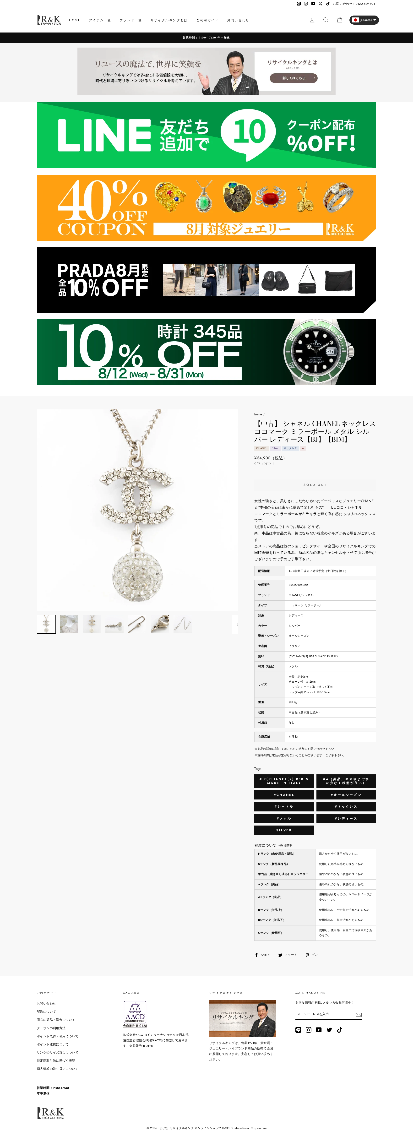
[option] (206, 37)
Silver (284, 830)
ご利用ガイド (207, 20)
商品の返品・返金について (56, 1019)
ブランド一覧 (131, 20)
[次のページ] (235, 624)
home (258, 414)
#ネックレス (346, 806)
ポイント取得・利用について (57, 1036)
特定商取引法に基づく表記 (56, 1060)
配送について (46, 1011)
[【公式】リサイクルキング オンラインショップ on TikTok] (339, 1030)
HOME (74, 20)
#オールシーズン (346, 795)
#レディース (346, 818)
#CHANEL (284, 795)
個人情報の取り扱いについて (57, 1068)
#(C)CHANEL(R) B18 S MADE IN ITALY (284, 781)
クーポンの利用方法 (51, 1028)
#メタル (284, 818)
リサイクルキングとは (169, 20)
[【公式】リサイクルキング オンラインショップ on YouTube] (319, 1030)
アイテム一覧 (100, 20)
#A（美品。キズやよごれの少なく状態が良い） (346, 781)
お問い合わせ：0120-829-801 (354, 3)
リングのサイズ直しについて (57, 1052)
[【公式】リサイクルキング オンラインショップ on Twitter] (329, 1030)
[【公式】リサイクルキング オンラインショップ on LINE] (298, 1030)
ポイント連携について (53, 1044)
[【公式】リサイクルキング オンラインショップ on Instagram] (308, 1030)
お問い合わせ (238, 20)
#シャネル (284, 806)
